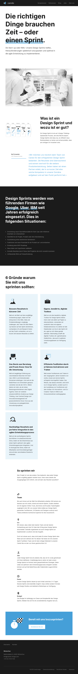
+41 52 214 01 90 (9, 659)
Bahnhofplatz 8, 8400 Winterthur (14, 654)
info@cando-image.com (11, 656)
